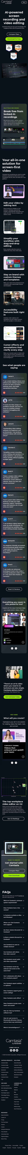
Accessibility (15, 1145)
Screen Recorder (17, 1062)
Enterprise (16, 1077)
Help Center (16, 1101)
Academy (16, 1097)
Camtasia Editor (4, 1062)
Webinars (16, 1089)
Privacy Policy (8, 1145)
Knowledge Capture (5, 1092)
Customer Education (5, 1085)
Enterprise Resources (5, 1129)
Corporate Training (18, 1065)
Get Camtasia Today (13, 697)
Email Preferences (18, 1108)
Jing (2, 1079)
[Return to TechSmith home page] (6, 2)
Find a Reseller (4, 1131)
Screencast (3, 1070)
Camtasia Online (4, 1077)
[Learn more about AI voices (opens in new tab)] (23, 642)
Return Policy (4, 1138)
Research (16, 1094)
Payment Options (4, 1136)
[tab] (14, 902)
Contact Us (3, 1117)
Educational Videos (18, 1074)
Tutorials (16, 1087)
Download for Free (14, 39)
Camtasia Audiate (5, 1067)
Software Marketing (18, 1070)
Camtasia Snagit (4, 1065)
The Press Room (4, 1122)
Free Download (14, 875)
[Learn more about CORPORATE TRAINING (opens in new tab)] (23, 756)
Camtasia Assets (4, 1072)
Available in (6, 638)
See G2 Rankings (13, 819)
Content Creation (4, 1097)
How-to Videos (4, 1090)
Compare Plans (14, 34)
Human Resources (18, 1067)
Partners (3, 1124)
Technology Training (5, 1095)
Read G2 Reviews (14, 589)
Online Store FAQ (5, 1134)
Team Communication (18, 1072)
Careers (2, 1127)
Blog (15, 1092)
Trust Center (16, 1104)
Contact (21, 1145)
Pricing (2, 1119)
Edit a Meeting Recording (6, 1088)
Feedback (3, 1100)
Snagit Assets (4, 1074)
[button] (14, 902)
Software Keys (17, 1106)
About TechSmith (4, 1115)
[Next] (16, 648)
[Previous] (12, 648)
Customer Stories (17, 1099)
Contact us (21, 895)
